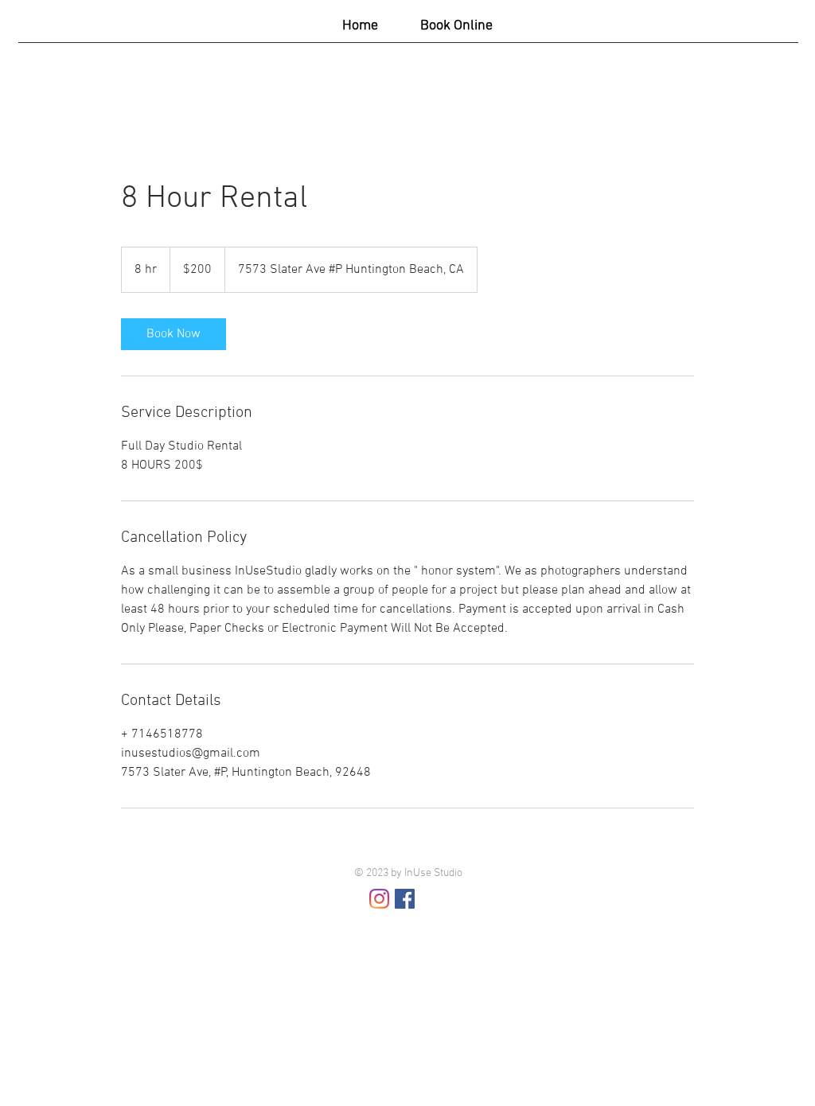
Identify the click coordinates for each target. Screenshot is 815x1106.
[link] (173, 334)
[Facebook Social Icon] (405, 899)
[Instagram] (379, 899)
